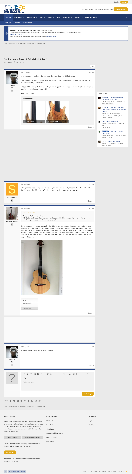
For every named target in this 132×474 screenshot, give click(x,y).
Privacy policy (107, 471)
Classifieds (50, 429)
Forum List (49, 421)
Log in (20, 34)
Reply (92, 127)
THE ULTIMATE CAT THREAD (111, 141)
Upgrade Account (120, 9)
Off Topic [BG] (106, 145)
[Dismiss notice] (125, 29)
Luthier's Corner (107, 137)
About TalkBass (51, 437)
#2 (93, 184)
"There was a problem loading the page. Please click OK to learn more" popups (114, 109)
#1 (93, 73)
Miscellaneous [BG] (108, 104)
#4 (93, 347)
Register (91, 425)
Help (114, 471)
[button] (23, 17)
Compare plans (51, 36)
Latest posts (102, 94)
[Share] (89, 73)
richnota (9, 62)
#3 (93, 208)
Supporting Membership (54, 433)
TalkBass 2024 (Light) (17, 471)
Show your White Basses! (110, 121)
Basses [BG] (106, 127)
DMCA (119, 471)
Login (90, 421)
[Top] (123, 471)
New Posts (50, 425)
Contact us (50, 441)
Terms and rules (95, 471)
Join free (13, 34)
